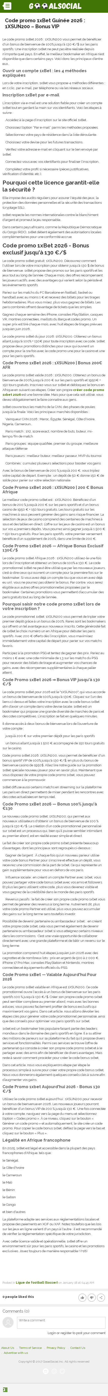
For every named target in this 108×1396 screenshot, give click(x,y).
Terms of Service (30, 1348)
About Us (7, 1348)
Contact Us (77, 1348)
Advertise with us (16, 1353)
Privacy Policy (56, 1348)
